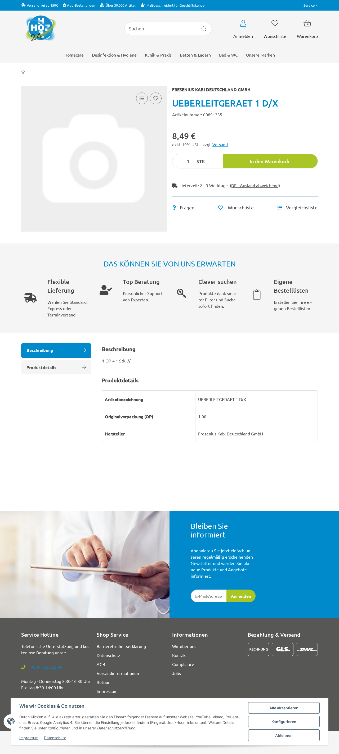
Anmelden (241, 596)
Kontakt (179, 655)
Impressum (28, 737)
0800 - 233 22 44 (47, 666)
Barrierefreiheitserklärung (121, 646)
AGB (101, 664)
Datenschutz (55, 737)
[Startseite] (23, 72)
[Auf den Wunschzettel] (156, 98)
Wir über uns (184, 646)
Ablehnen (284, 735)
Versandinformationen (118, 673)
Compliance (183, 664)
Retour (103, 682)
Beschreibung (39, 350)
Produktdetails (41, 367)
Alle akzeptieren (283, 708)
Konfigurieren (283, 721)
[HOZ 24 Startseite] (40, 27)
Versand (220, 144)
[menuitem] (260, 55)
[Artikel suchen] (204, 28)
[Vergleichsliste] (142, 98)
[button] (311, 5)
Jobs (176, 673)
